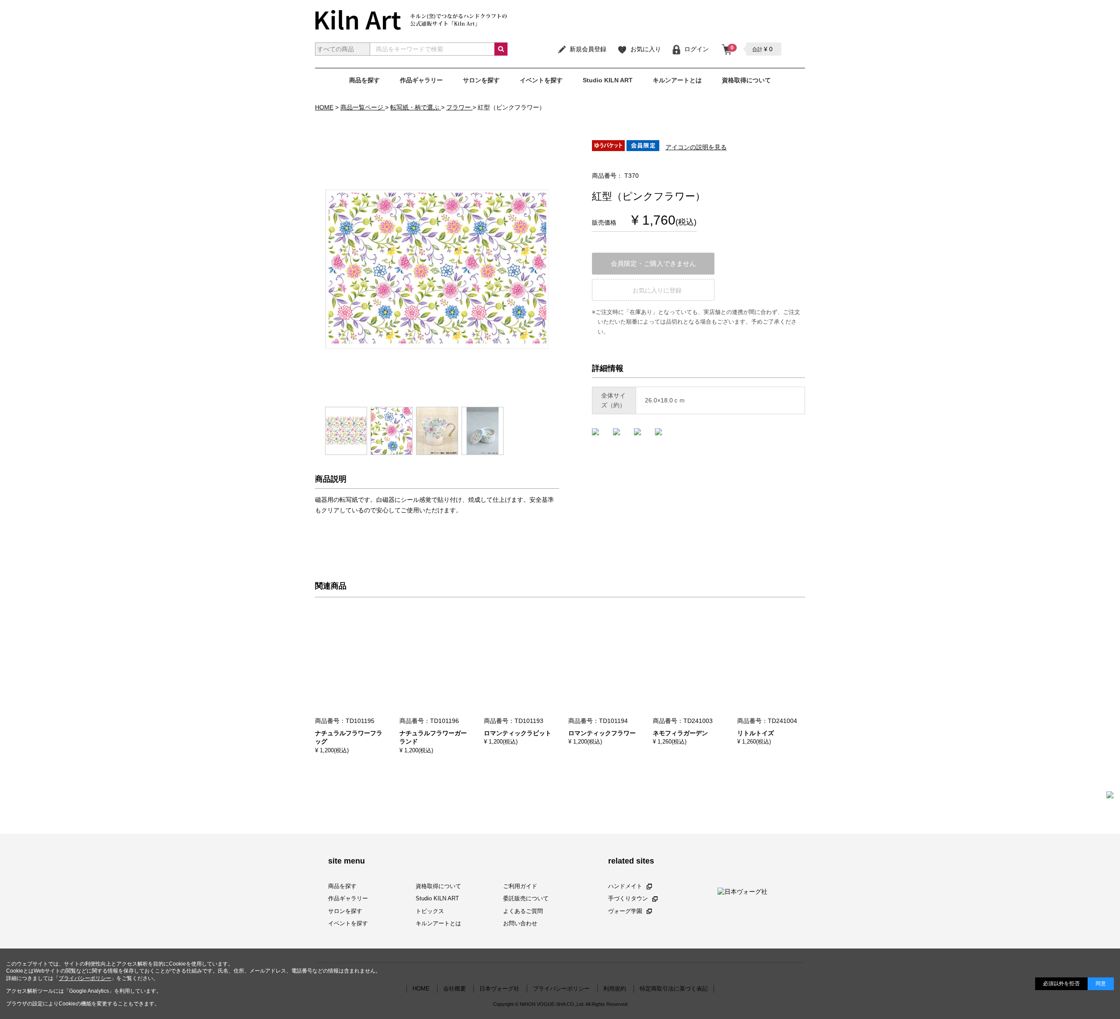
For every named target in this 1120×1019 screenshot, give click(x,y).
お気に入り (645, 49)
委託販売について (526, 899)
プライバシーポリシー (85, 978)
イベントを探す (541, 80)
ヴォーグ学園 (625, 911)
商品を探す (364, 80)
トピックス (430, 911)
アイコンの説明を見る (696, 147)
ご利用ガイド (520, 886)
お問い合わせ (520, 923)
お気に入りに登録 (657, 290)
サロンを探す (481, 80)
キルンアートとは (677, 80)
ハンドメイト (625, 886)
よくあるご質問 (523, 911)
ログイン (696, 49)
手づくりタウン (628, 899)
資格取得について (746, 80)
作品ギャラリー (421, 80)
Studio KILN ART (608, 80)
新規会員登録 (588, 49)
